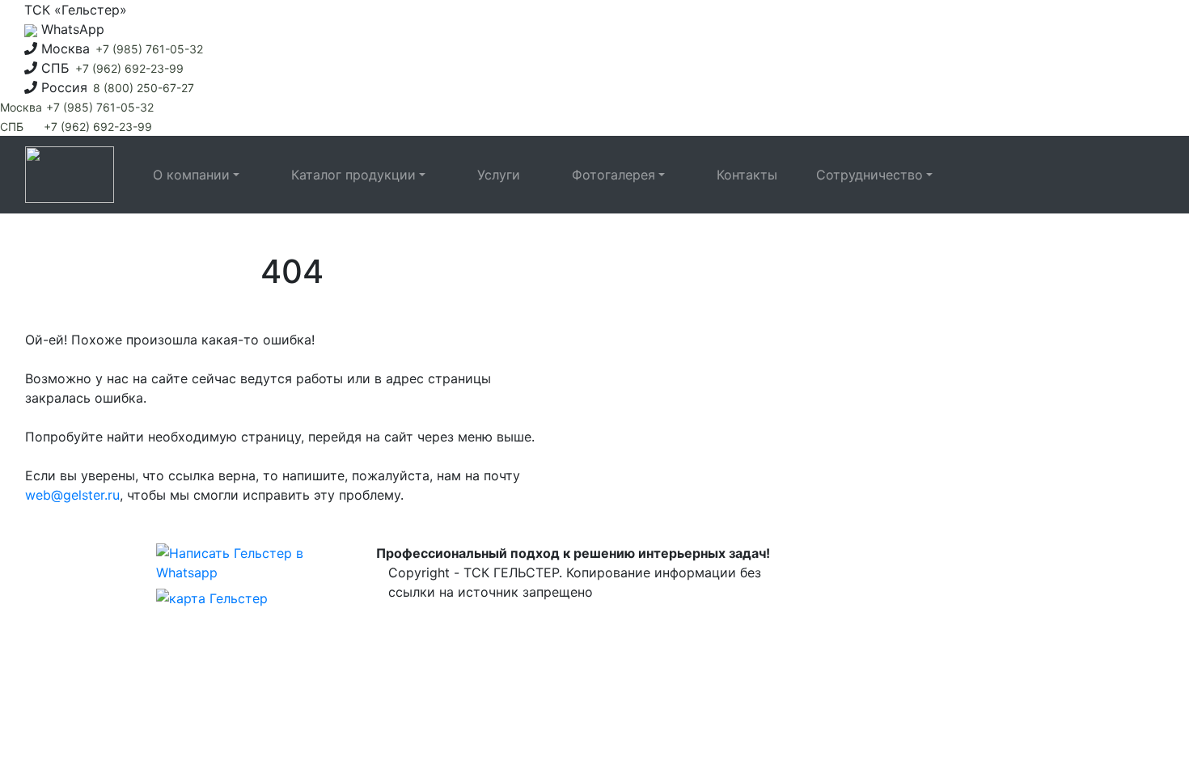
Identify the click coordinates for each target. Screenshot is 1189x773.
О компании (191, 175)
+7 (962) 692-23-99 (129, 68)
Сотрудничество (869, 175)
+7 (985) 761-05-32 (149, 49)
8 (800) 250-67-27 (143, 88)
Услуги (498, 175)
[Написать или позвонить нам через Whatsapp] (242, 564)
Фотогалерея (613, 175)
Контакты (747, 175)
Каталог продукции (353, 175)
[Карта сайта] (212, 600)
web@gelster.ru (72, 495)
